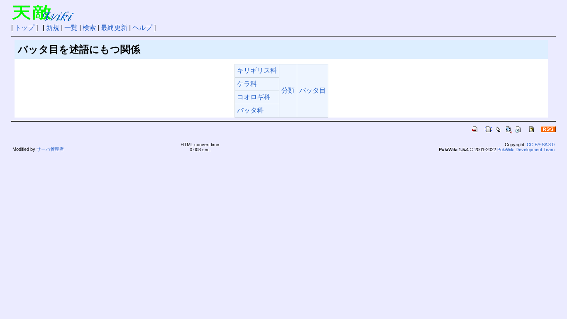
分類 (288, 90)
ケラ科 (247, 83)
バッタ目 (312, 90)
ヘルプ (142, 27)
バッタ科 (250, 110)
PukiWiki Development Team (526, 149)
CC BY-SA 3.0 (541, 144)
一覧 (71, 27)
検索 (89, 27)
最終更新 (114, 27)
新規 (52, 27)
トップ (24, 27)
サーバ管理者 (50, 149)
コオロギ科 (253, 97)
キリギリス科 (257, 70)
